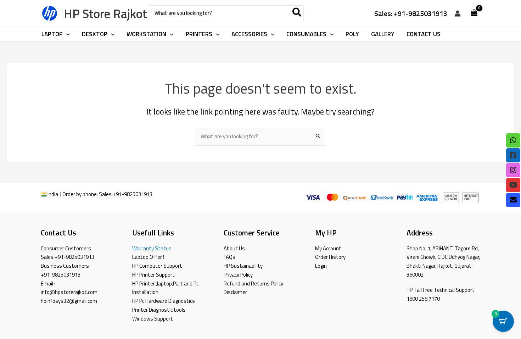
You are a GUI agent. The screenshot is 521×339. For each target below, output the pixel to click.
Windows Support (152, 319)
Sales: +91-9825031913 (410, 13)
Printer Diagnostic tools (159, 310)
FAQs (229, 257)
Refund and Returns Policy (253, 283)
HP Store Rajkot (105, 13)
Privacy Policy (238, 275)
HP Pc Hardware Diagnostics (163, 301)
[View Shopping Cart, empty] (474, 13)
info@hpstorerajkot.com (69, 292)
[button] (66, 34)
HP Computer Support (157, 266)
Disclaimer (235, 292)
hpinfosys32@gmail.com (69, 301)
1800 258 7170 (423, 299)
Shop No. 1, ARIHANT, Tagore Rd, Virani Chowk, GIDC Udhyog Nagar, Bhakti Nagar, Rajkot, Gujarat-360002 (443, 261)
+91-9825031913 (132, 194)
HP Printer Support (153, 275)
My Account (328, 248)
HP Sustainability (243, 266)
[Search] (297, 13)
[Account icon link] (457, 13)
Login (321, 266)
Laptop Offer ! (148, 257)
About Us (234, 248)
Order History (330, 257)
